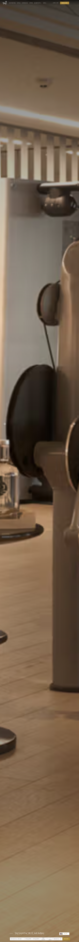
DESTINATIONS (12, 2)
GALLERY (65, 933)
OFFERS (31, 2)
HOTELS (19, 2)
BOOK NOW (66, 938)
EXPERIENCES (25, 2)
